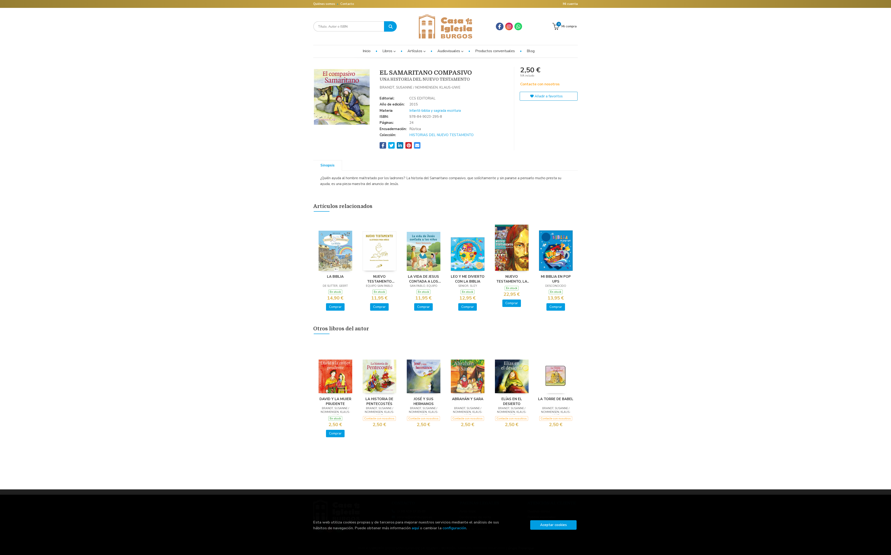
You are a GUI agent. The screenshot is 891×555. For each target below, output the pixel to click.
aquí (415, 528)
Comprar (335, 307)
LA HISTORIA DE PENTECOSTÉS (379, 401)
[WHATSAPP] (518, 26)
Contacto (347, 4)
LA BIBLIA (335, 276)
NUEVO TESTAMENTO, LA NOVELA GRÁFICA (511, 279)
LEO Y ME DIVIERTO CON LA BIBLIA (467, 279)
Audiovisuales (449, 51)
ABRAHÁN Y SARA (467, 399)
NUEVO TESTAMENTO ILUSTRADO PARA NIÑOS (379, 279)
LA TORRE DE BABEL (555, 399)
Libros (387, 51)
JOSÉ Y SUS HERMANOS (423, 401)
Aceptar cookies (553, 525)
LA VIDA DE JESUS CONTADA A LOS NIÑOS (423, 279)
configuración (454, 528)
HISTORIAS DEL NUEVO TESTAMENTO (441, 135)
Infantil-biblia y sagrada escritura (435, 110)
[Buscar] (390, 26)
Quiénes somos (324, 4)
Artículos (415, 51)
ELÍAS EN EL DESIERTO (511, 401)
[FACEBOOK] (500, 26)
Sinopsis (327, 165)
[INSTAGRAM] (509, 26)
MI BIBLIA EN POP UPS (556, 279)
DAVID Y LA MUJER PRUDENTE (335, 401)
